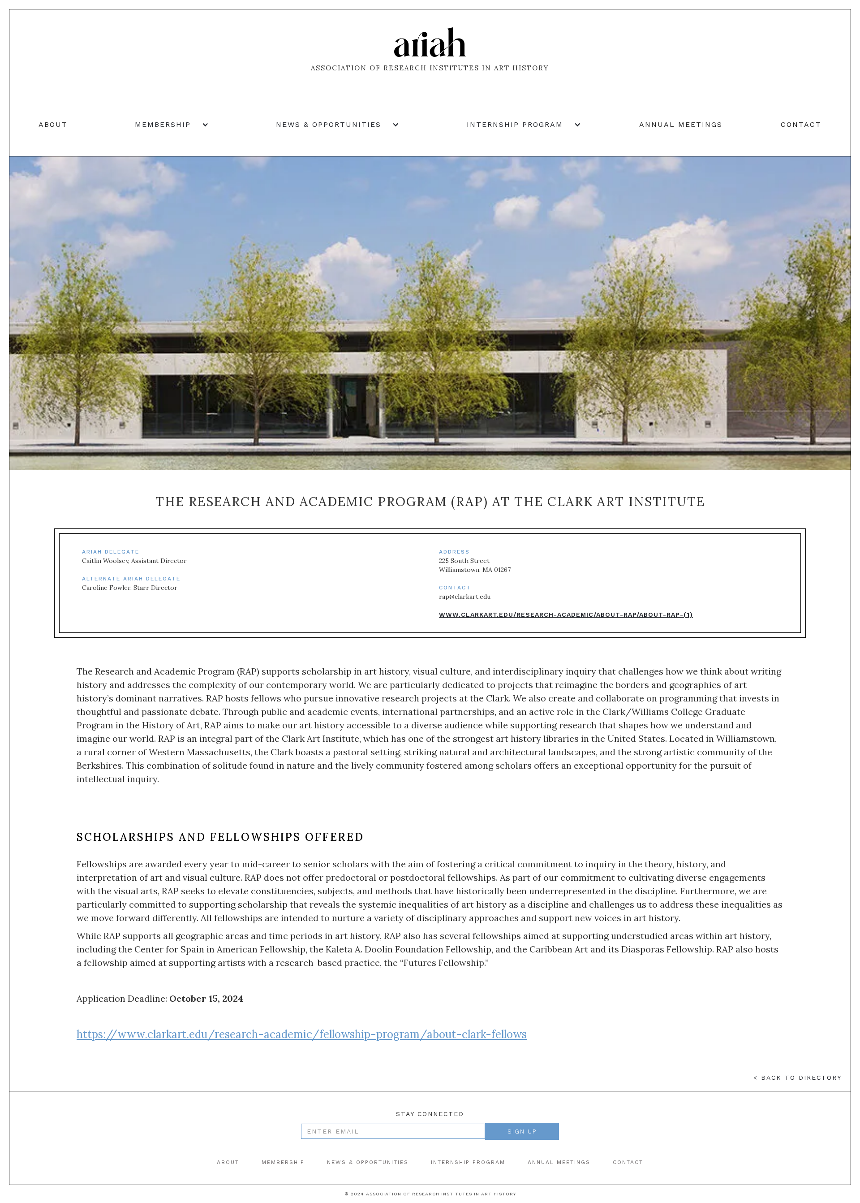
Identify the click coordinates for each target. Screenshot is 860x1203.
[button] (167, 125)
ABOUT (228, 1162)
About (53, 124)
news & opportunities (367, 1162)
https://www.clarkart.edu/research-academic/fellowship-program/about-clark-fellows (302, 1034)
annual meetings (680, 124)
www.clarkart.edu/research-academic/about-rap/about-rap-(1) (566, 614)
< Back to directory (797, 1077)
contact (801, 124)
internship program (468, 1162)
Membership (283, 1162)
